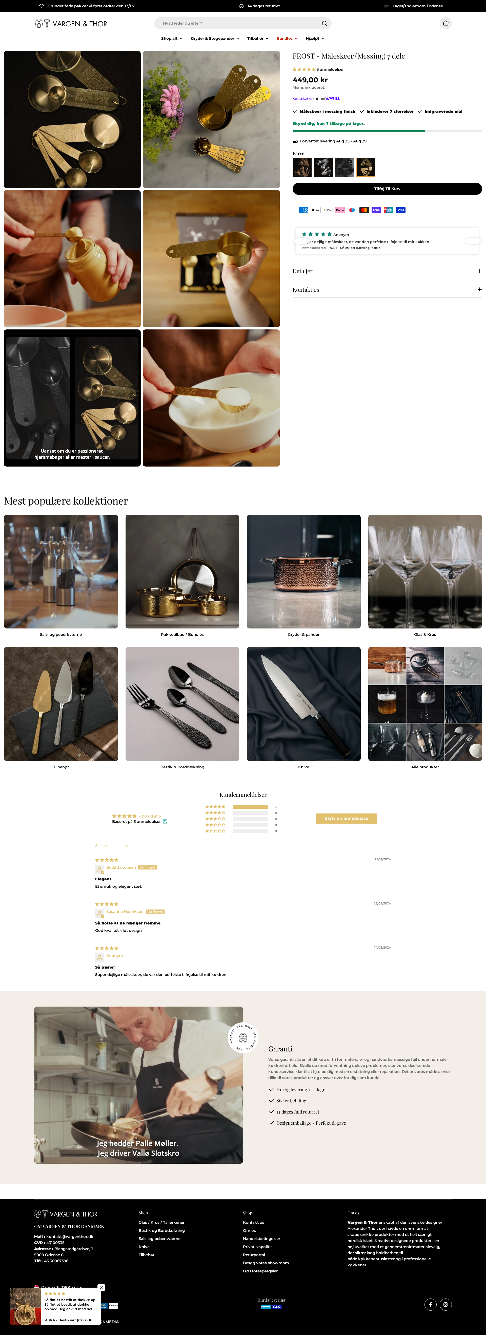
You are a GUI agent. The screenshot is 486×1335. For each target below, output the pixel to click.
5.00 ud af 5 (149, 816)
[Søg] (324, 23)
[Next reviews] (473, 241)
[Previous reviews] (302, 241)
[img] (106, 860)
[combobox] (243, 23)
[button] (305, 69)
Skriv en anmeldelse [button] (346, 818)
